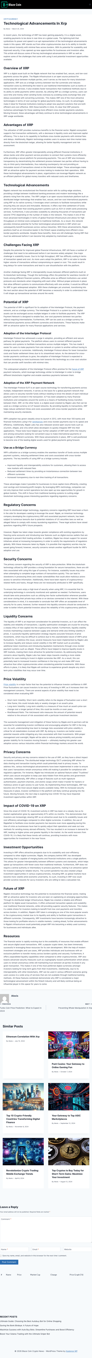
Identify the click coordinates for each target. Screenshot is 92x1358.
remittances (37, 422)
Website (67, 1249)
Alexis (8, 29)
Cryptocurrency (11, 19)
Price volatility (10, 684)
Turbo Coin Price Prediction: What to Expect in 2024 (21, 1007)
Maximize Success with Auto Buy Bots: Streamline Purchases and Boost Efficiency (37, 1330)
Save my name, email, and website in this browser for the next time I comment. (34, 1256)
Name (4, 1249)
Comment (6, 1219)
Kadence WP (72, 1351)
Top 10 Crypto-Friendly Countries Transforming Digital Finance (23, 1119)
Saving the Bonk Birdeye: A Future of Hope (19, 1325)
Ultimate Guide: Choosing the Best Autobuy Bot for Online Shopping (30, 1321)
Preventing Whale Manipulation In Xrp (75, 1006)
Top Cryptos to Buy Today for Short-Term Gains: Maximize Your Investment (68, 1174)
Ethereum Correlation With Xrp (23, 1036)
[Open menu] (90, 4)
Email (36, 1249)
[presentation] (68, 1045)
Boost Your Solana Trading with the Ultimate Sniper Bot (25, 1334)
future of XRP (78, 369)
